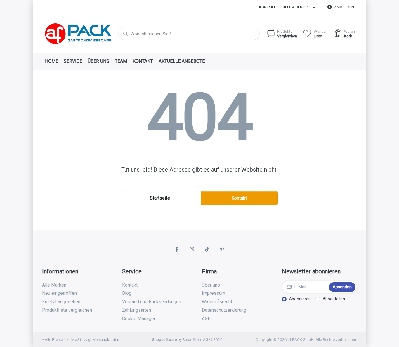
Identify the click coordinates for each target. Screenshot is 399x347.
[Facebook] (177, 249)
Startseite (160, 198)
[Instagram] (191, 249)
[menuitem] (51, 61)
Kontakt (267, 7)
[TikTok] (207, 249)
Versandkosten (106, 339)
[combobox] (189, 34)
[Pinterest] (222, 249)
